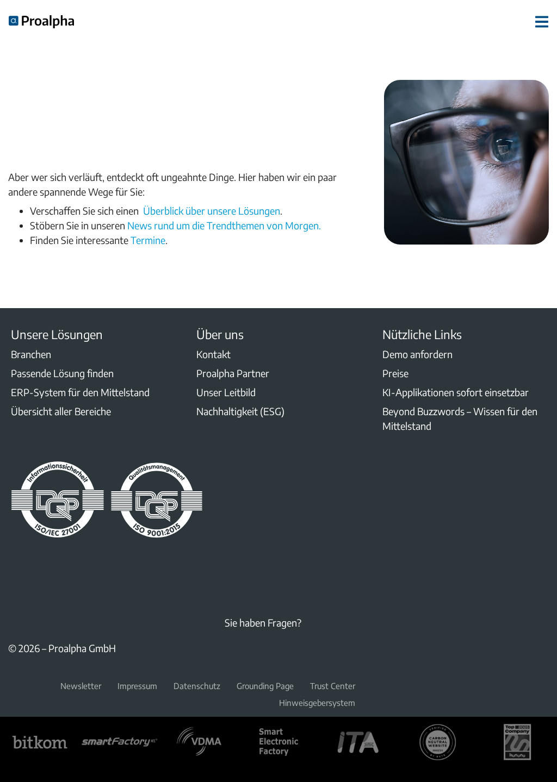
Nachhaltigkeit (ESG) (240, 411)
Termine (148, 240)
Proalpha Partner (232, 373)
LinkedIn (14, 566)
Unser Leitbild (226, 392)
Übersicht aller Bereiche (61, 411)
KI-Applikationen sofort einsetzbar (455, 392)
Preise (395, 373)
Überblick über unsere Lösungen (210, 210)
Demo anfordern (417, 354)
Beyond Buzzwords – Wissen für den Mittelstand (459, 418)
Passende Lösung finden (62, 373)
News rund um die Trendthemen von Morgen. (224, 225)
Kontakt (213, 354)
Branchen (31, 354)
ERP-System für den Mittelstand (80, 392)
